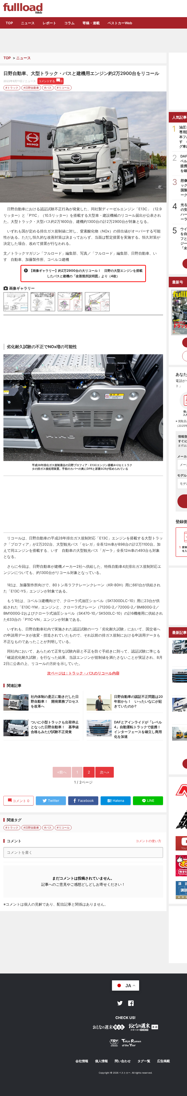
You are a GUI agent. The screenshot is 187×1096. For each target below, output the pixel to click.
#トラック (11, 87)
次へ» (104, 772)
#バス (48, 87)
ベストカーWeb (120, 23)
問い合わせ (123, 1061)
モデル (182, 475)
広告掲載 (163, 1061)
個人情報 (101, 1061)
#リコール (63, 87)
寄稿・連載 (91, 23)
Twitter (120, 1003)
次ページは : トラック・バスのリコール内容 (83, 673)
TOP (9, 23)
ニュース (28, 23)
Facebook (131, 1003)
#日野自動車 (31, 87)
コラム (69, 23)
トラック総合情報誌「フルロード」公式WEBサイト (22, 8)
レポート (49, 23)
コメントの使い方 (148, 841)
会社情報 (81, 1061)
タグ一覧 (144, 1061)
